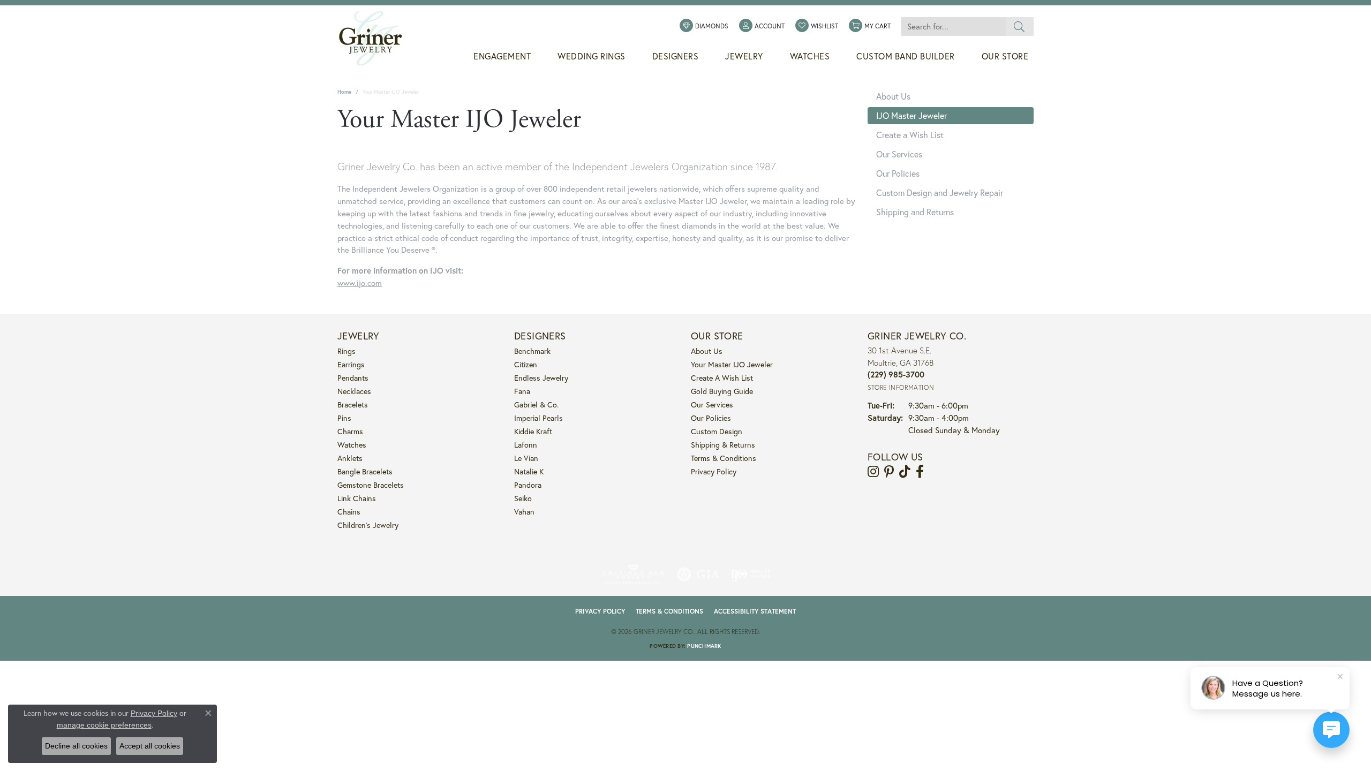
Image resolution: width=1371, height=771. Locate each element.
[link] (704, 26)
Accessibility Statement (755, 611)
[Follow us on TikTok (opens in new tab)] (904, 471)
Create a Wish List (722, 378)
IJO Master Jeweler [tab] (911, 115)
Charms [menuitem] (350, 431)
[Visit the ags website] (633, 574)
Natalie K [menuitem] (529, 471)
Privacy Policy (713, 471)
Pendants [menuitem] (352, 378)
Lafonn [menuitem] (525, 445)
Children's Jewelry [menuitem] (367, 525)
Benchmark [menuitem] (532, 351)
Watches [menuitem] (351, 445)
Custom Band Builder (905, 56)
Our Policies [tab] (898, 173)
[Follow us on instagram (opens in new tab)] (873, 471)
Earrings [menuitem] (351, 364)
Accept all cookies (149, 746)
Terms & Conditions (723, 458)
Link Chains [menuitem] (356, 498)
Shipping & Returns (723, 445)
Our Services (712, 404)
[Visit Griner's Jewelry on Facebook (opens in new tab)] (920, 471)
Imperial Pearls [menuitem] (538, 418)
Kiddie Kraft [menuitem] (533, 431)
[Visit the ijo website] (750, 574)
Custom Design (716, 431)
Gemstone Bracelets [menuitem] (370, 485)
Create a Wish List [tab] (910, 134)
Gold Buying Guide (722, 391)
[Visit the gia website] (698, 574)
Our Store (1005, 56)
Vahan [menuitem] (524, 512)
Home (344, 91)
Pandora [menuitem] (527, 485)
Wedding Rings (592, 56)
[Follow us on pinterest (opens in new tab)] (889, 471)
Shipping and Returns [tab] (915, 211)
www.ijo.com (359, 282)
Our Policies (711, 418)
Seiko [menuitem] (523, 498)
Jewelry (744, 56)
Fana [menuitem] (522, 391)
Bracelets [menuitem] (352, 404)
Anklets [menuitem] (350, 458)
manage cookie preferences (104, 725)
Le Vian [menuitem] (526, 458)
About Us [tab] (893, 96)
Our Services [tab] (899, 154)
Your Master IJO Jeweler (732, 364)
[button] (762, 26)
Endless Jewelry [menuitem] (541, 378)
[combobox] (953, 26)
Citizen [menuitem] (525, 364)
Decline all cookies (76, 746)
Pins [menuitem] (344, 418)
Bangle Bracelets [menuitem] (365, 471)
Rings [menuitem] (346, 351)
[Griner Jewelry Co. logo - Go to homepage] (376, 38)
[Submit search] (1019, 26)
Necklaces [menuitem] (354, 391)
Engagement (502, 56)
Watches (810, 56)
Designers (675, 56)
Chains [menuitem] (348, 512)
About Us (706, 351)
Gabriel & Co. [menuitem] (536, 404)
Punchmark (704, 645)
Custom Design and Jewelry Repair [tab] (939, 192)
